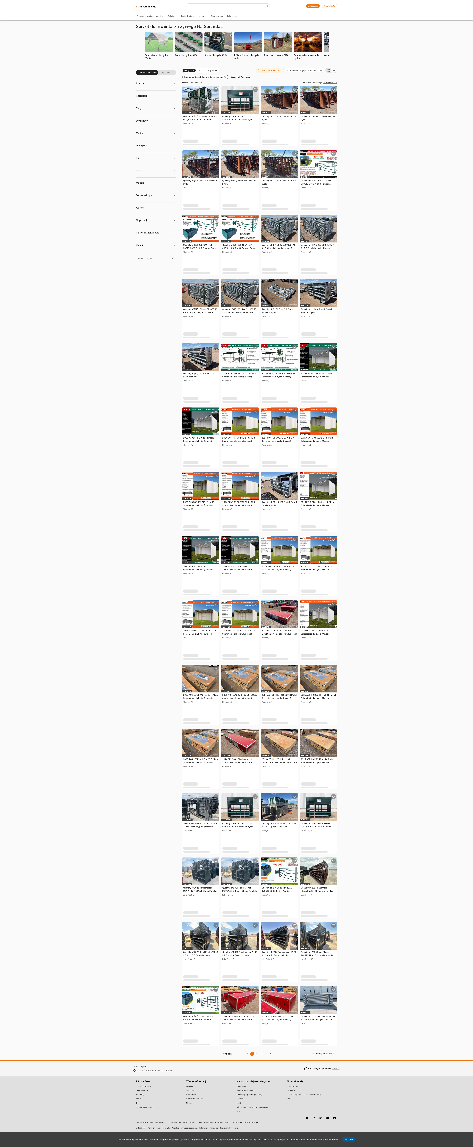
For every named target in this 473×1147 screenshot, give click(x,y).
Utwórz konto (329, 6)
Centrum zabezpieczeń (144, 1107)
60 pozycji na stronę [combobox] (322, 1053)
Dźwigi (238, 1111)
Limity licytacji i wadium (194, 1099)
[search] (173, 258)
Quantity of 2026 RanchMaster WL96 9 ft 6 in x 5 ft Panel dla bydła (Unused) (200, 955)
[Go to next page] (285, 1054)
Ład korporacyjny (142, 1090)
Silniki (238, 1103)
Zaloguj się (313, 6)
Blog (137, 1103)
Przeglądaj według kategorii (149, 16)
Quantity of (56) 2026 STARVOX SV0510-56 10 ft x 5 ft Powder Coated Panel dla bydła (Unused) (316, 183)
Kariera (138, 1099)
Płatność (189, 1103)
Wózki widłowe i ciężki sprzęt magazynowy (252, 1107)
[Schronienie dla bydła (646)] (159, 62)
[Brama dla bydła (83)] (218, 59)
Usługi (201, 16)
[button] (159, 47)
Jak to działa (186, 16)
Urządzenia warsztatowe (245, 1090)
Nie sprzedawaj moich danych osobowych (213, 1123)
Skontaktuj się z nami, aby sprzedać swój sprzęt (304, 1095)
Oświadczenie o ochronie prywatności (150, 1123)
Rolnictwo (240, 1099)
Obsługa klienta (292, 1086)
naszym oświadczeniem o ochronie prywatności (303, 1139)
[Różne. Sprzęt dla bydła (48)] (248, 62)
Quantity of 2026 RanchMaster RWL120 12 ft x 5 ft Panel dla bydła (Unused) (317, 955)
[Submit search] (267, 5)
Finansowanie (217, 16)
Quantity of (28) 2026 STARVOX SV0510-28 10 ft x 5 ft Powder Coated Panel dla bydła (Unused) (277, 891)
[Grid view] (328, 70)
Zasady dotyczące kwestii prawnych (181, 1123)
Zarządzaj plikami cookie (265, 1139)
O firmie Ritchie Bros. (143, 1086)
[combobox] (303, 70)
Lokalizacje (232, 16)
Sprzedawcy (190, 1090)
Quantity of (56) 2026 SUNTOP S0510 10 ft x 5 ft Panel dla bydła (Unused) (237, 119)
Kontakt (335, 1068)
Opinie (289, 1099)
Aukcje (171, 16)
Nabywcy (189, 1086)
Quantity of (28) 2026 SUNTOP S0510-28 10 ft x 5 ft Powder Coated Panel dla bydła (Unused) (200, 248)
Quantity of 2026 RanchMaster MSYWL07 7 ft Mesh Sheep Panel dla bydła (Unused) (200, 891)
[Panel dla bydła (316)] (188, 59)
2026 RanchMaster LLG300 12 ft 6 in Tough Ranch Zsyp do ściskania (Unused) (200, 826)
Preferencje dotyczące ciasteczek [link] (245, 1123)
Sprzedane (167, 72)
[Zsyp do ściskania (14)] (278, 59)
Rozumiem (349, 1140)
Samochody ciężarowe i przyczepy (249, 1095)
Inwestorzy (140, 1095)
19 (280, 1054)
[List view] (334, 70)
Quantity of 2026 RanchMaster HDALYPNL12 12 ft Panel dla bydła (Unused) (316, 891)
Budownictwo (241, 1086)
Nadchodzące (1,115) (147, 72)
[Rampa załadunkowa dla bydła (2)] (308, 62)
